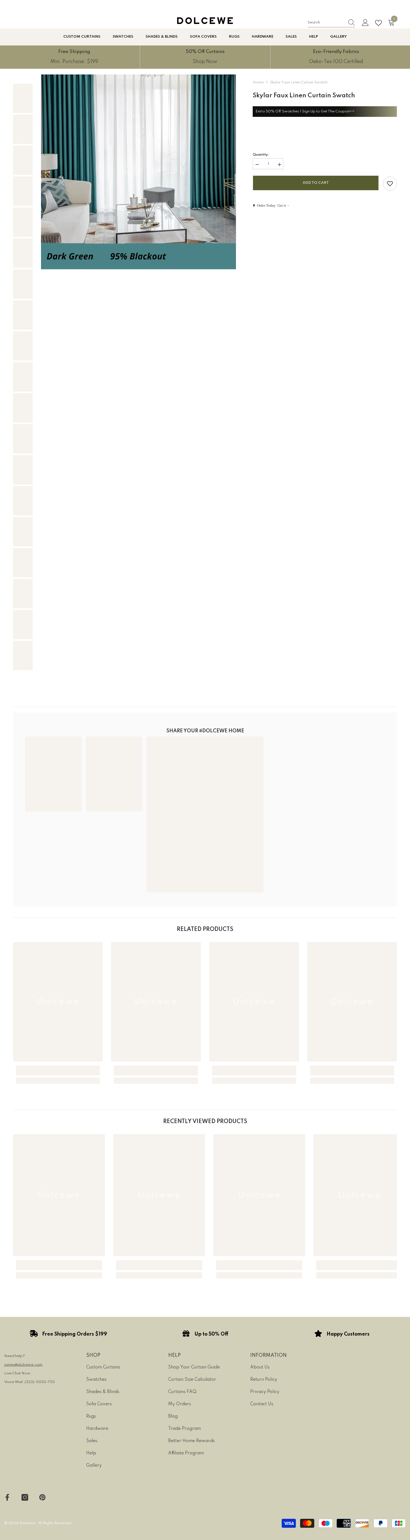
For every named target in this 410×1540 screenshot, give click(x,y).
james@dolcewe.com (23, 1365)
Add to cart (316, 183)
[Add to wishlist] (390, 183)
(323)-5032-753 (40, 1382)
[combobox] (326, 22)
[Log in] (365, 23)
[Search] (331, 22)
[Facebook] (7, 1497)
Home (258, 82)
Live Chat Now (17, 1373)
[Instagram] (25, 1497)
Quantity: (261, 154)
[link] (74, 57)
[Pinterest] (42, 1497)
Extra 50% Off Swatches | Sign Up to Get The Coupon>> (304, 111)
